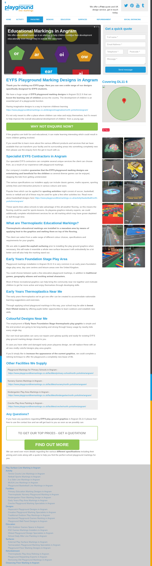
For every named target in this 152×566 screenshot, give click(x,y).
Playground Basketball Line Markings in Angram (30, 485)
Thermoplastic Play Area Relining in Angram (28, 554)
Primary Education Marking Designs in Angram (30, 491)
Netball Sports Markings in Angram (24, 476)
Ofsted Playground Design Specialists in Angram (30, 533)
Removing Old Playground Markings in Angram (30, 560)
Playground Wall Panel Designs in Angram (27, 521)
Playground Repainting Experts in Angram (27, 557)
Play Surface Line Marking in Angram (23, 468)
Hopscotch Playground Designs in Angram (28, 509)
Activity (20, 19)
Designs (49, 19)
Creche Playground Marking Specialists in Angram (31, 503)
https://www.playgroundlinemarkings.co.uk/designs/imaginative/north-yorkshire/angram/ (47, 110)
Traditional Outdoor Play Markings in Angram (29, 515)
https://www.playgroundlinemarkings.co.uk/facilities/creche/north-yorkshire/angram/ (47, 406)
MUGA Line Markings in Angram (23, 482)
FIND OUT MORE (52, 444)
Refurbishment (104, 19)
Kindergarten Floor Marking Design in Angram (29, 497)
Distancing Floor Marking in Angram (22, 563)
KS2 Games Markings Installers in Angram (28, 530)
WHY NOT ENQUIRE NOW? (52, 126)
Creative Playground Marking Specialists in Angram (32, 512)
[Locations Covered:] (5, 2)
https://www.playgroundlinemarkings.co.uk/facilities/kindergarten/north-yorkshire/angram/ (49, 395)
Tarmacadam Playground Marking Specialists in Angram (34, 545)
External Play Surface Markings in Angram (28, 542)
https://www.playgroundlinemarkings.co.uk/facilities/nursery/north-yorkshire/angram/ (47, 384)
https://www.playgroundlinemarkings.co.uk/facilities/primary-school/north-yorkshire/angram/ (51, 373)
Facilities (35, 19)
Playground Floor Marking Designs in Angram (29, 548)
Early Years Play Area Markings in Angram (28, 500)
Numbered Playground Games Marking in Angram (31, 518)
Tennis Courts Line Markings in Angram (26, 473)
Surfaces (82, 19)
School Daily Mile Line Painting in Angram (27, 536)
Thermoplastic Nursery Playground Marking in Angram (33, 494)
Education (65, 19)
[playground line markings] (20, 7)
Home (8, 19)
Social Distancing (132, 19)
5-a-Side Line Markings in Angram (24, 479)
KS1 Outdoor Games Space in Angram (26, 527)
